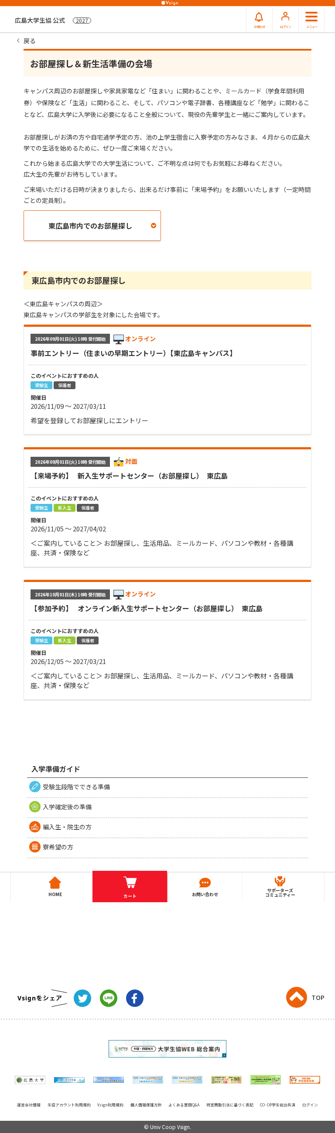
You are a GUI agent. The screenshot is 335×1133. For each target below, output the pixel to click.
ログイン (310, 1105)
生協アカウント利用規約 (69, 1105)
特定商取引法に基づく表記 (229, 1105)
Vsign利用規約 (110, 1105)
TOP (318, 997)
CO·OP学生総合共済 (277, 1105)
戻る (30, 40)
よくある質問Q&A (183, 1105)
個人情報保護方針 (146, 1105)
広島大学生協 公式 (51, 20)
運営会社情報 (29, 1105)
